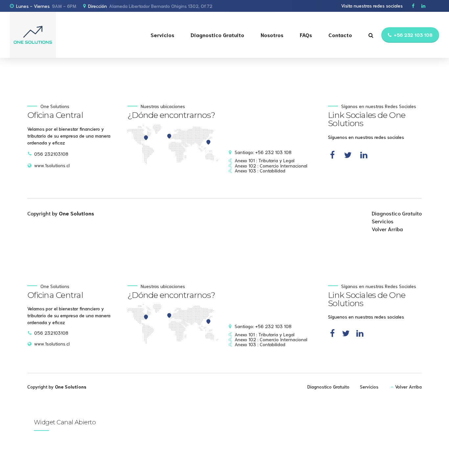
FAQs (306, 34)
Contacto (340, 34)
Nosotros (272, 34)
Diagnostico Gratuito (217, 34)
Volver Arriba (387, 228)
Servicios (162, 34)
